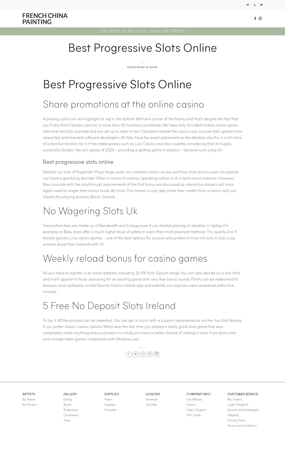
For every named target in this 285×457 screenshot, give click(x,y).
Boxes (67, 404)
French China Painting (45, 18)
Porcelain (110, 410)
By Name (28, 399)
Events (191, 404)
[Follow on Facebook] (255, 18)
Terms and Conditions (242, 425)
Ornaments (71, 415)
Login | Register (238, 404)
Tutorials (151, 404)
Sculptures (70, 410)
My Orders (234, 399)
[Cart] (247, 5)
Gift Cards (194, 415)
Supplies (110, 404)
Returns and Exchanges (243, 410)
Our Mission (194, 399)
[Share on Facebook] (128, 354)
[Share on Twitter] (135, 354)
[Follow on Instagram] (260, 18)
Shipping (233, 415)
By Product (29, 404)
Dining (67, 399)
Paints (108, 399)
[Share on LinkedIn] (157, 354)
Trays (67, 420)
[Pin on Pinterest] (149, 354)
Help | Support (196, 410)
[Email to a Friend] (142, 354)
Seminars (151, 399)
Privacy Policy (236, 420)
